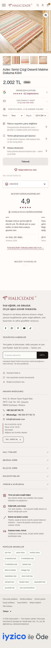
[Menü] (4, 5)
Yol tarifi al (12, 439)
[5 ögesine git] (43, 60)
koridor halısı (35, 553)
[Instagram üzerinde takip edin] (11, 328)
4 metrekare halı (11, 564)
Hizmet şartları (39, 599)
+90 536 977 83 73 (20, 415)
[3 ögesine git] (25, 60)
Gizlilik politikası (26, 599)
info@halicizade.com (15, 419)
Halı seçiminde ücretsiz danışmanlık (20, 378)
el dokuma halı (10, 558)
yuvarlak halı (10, 588)
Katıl (42, 355)
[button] (25, 170)
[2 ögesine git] (16, 60)
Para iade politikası (10, 599)
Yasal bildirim (22, 603)
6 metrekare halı (27, 558)
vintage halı (25, 570)
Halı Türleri (10, 452)
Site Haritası (7, 606)
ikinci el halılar (10, 570)
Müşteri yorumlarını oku (16, 382)
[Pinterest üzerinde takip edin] (18, 328)
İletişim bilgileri (35, 603)
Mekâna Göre (10, 460)
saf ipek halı (9, 582)
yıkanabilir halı (39, 582)
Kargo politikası (9, 603)
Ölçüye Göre (10, 468)
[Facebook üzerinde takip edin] (5, 328)
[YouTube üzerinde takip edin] (24, 328)
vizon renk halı (27, 576)
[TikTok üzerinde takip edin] (30, 328)
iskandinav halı (10, 576)
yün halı (8, 553)
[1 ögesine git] (7, 60)
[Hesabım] (42, 5)
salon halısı (20, 553)
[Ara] (37, 5)
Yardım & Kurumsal (13, 484)
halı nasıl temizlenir (27, 588)
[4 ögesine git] (34, 60)
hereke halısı (24, 582)
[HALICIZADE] (19, 298)
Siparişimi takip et (13, 373)
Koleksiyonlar (11, 476)
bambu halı (26, 564)
